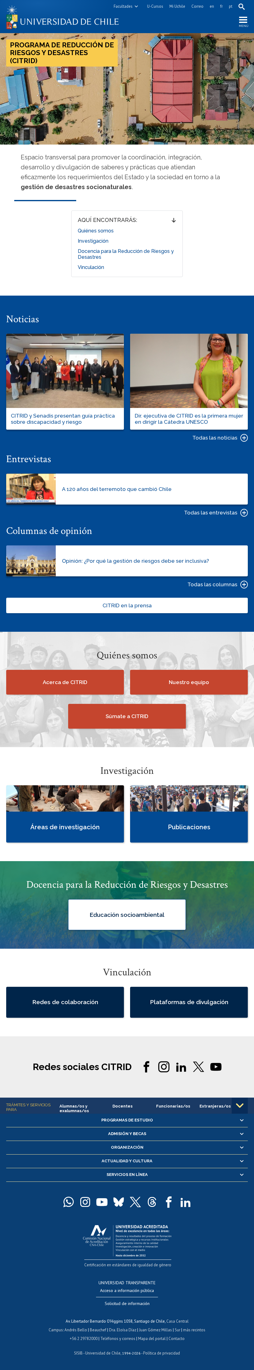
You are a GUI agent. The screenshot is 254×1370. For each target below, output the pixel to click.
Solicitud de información (127, 1303)
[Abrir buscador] (241, 6)
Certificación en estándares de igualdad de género (127, 1265)
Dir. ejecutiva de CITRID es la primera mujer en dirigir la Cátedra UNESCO (189, 419)
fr (221, 6)
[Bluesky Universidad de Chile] (118, 1202)
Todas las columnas (212, 584)
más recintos (194, 1330)
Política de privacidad (161, 1353)
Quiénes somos (96, 231)
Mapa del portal (152, 1338)
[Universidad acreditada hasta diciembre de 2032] (127, 1239)
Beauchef (98, 1330)
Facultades (123, 6)
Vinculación (91, 267)
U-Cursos (155, 6)
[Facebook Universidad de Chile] (169, 1202)
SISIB (78, 1353)
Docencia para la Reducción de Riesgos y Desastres (126, 254)
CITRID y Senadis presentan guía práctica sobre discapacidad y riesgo (63, 419)
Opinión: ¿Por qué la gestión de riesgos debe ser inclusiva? (135, 561)
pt (230, 6)
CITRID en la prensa (127, 605)
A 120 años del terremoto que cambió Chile (117, 489)
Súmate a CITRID (127, 716)
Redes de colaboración (65, 1002)
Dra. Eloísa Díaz (122, 1330)
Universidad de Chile (102, 1353)
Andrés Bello (75, 1330)
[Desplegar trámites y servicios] (240, 1106)
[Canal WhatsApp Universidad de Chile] (68, 1202)
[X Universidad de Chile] (135, 1202)
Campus (56, 1330)
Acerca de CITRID (65, 682)
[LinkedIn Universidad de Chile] (185, 1202)
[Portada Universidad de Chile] (66, 16)
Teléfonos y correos (117, 1338)
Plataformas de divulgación (189, 1002)
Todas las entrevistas (210, 512)
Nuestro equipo (189, 682)
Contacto (177, 1338)
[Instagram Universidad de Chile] (85, 1202)
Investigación (93, 241)
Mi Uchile (177, 6)
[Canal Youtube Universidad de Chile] (102, 1202)
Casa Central (177, 1321)
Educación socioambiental (127, 914)
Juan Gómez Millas (155, 1330)
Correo (197, 6)
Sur (177, 1330)
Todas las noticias (214, 438)
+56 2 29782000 (84, 1338)
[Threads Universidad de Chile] (152, 1202)
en (212, 6)
